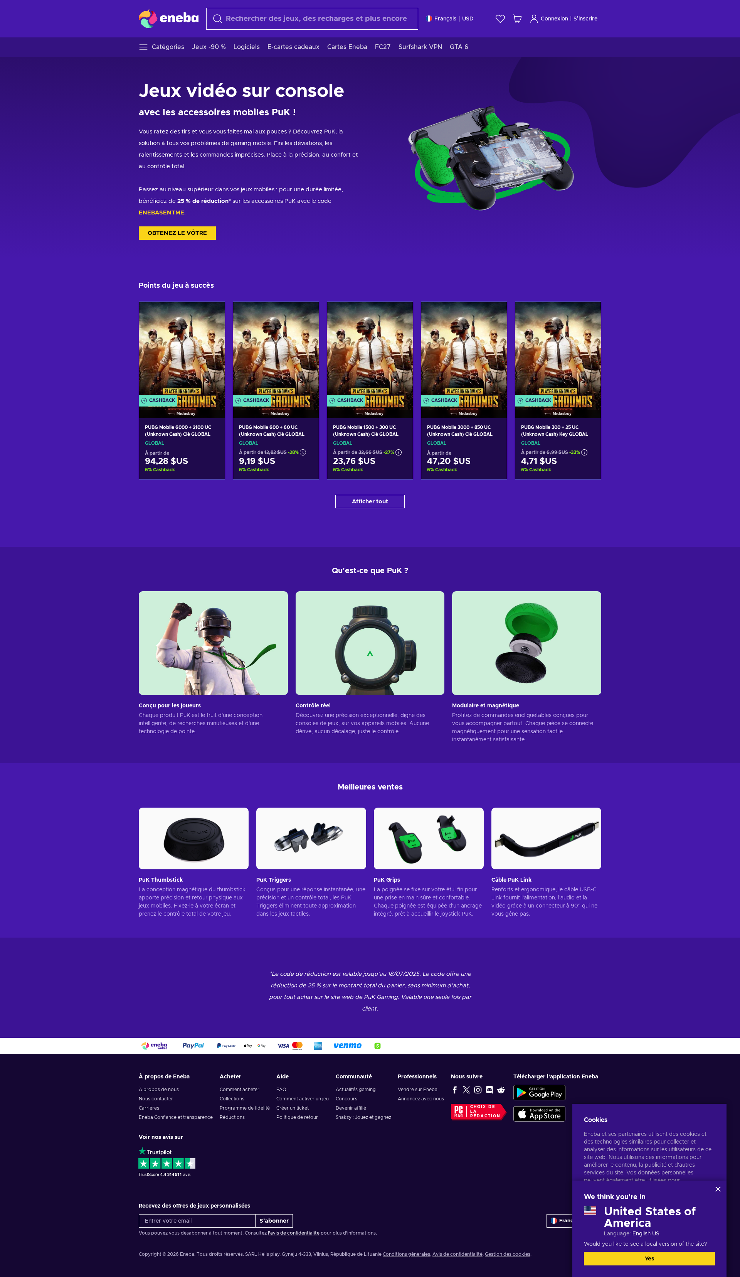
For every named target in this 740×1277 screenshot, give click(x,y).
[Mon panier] (517, 19)
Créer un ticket (292, 1108)
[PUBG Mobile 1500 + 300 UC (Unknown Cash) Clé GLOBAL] (370, 350)
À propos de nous (159, 1089)
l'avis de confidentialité (294, 1233)
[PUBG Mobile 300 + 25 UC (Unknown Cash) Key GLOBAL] (558, 350)
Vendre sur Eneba (417, 1089)
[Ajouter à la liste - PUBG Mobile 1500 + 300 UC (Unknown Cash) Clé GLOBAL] (399, 314)
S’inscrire (585, 19)
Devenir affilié (351, 1108)
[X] (466, 1089)
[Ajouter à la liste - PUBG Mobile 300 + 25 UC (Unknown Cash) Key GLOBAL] (588, 314)
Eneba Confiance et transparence (176, 1117)
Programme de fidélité (245, 1108)
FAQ (281, 1089)
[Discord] (489, 1089)
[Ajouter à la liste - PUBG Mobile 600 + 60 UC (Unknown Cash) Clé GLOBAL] (305, 314)
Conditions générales (406, 1254)
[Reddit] (501, 1089)
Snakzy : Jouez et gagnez (363, 1117)
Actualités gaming (356, 1089)
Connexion (554, 19)
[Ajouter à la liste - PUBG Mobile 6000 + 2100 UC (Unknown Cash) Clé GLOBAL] (211, 314)
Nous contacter (156, 1098)
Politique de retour (297, 1117)
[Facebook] (455, 1089)
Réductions (232, 1117)
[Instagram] (478, 1089)
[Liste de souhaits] (500, 19)
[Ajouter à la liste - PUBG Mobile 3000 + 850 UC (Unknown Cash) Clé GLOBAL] (493, 314)
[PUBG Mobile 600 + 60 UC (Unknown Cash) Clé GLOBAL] (276, 350)
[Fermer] (718, 1189)
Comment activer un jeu (302, 1098)
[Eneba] (168, 18)
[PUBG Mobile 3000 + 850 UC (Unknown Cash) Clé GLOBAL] (464, 350)
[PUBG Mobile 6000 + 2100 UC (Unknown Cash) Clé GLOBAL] (182, 350)
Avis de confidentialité (457, 1254)
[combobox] (312, 18)
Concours (346, 1098)
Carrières (149, 1108)
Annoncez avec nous (421, 1098)
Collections (232, 1098)
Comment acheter (239, 1089)
